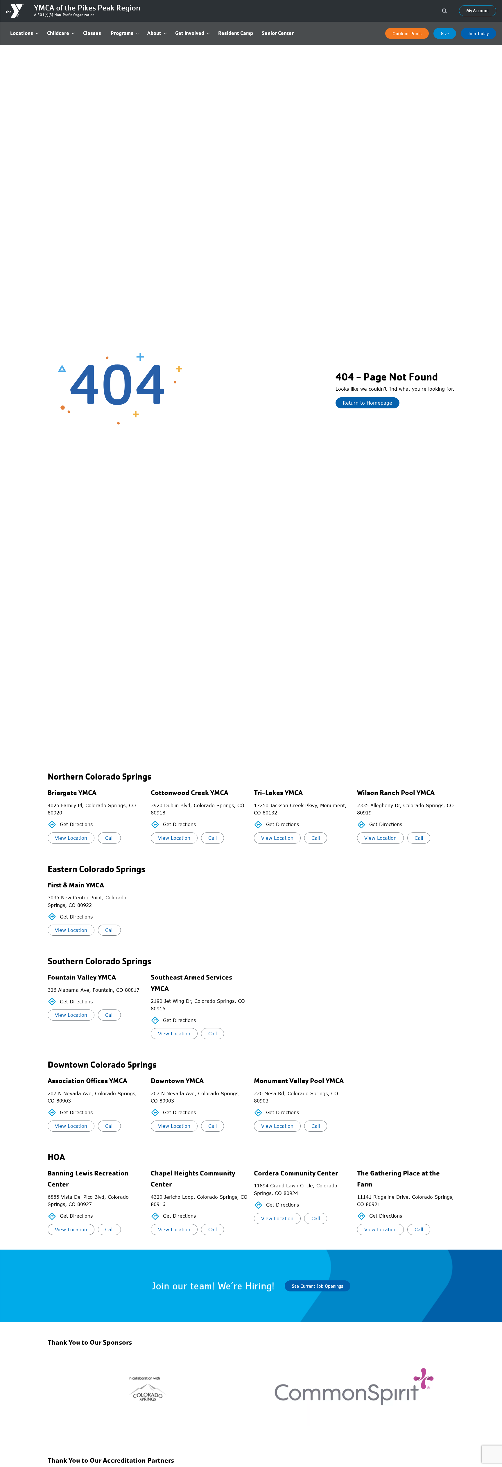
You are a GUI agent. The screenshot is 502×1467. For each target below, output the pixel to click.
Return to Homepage (367, 402)
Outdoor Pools (407, 33)
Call (109, 838)
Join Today (478, 33)
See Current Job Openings (317, 1286)
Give (445, 33)
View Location (71, 838)
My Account (477, 11)
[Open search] (444, 11)
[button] (24, 33)
